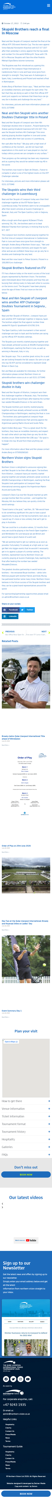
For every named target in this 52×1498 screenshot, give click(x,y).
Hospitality (9, 1424)
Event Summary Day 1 (12, 1010)
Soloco (34, 1486)
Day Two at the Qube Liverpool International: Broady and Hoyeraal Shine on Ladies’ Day (25, 922)
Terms (7, 1441)
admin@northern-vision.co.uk (16, 1413)
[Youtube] (28, 1379)
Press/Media (10, 1434)
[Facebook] (6, 1379)
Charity (8, 1427)
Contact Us (9, 1431)
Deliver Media (39, 1483)
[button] (11, 610)
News (7, 1437)
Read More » (5, 745)
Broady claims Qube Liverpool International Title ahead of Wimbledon (23, 737)
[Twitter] (13, 1379)
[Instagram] (21, 1379)
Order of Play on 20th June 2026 (16, 845)
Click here (12, 292)
